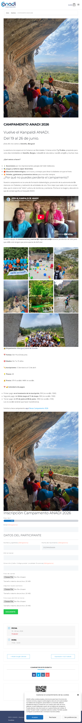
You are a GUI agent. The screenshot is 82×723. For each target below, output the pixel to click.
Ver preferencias (70, 717)
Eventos (13, 13)
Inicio (7, 13)
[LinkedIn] (43, 675)
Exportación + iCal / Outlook (63, 656)
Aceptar (35, 717)
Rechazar (52, 717)
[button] (78, 695)
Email (11, 525)
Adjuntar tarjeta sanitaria (13, 586)
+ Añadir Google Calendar (18, 656)
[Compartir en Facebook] (34, 675)
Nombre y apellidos (16, 542)
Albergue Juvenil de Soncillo (27, 348)
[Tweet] (38, 675)
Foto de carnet (9, 573)
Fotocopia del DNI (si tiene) (14, 598)
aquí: (36, 408)
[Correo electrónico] (48, 675)
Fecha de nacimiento (55, 542)
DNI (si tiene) (8, 553)
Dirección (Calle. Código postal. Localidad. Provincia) (29, 563)
